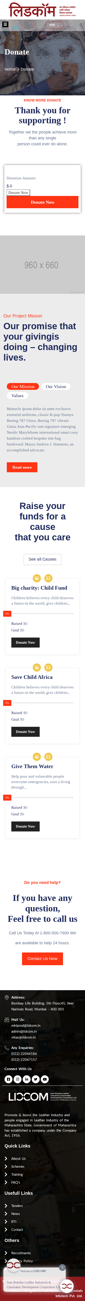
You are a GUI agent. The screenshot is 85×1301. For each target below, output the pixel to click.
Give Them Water (32, 766)
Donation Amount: (21, 178)
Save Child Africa (32, 677)
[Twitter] (36, 1079)
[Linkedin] (27, 1079)
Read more (22, 467)
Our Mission (22, 386)
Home (10, 69)
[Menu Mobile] (5, 24)
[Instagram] (18, 1079)
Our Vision (56, 386)
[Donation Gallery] (37, 579)
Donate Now (18, 192)
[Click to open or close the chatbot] (67, 1283)
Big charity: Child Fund (39, 588)
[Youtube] (45, 1079)
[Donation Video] (48, 579)
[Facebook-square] (8, 1079)
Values (17, 395)
